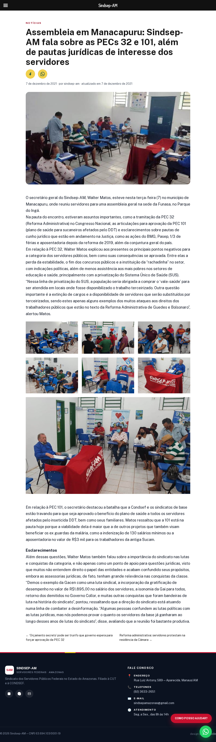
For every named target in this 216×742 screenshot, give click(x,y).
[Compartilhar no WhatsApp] (42, 74)
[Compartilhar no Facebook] (30, 74)
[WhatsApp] (19, 694)
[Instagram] (9, 694)
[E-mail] (29, 694)
